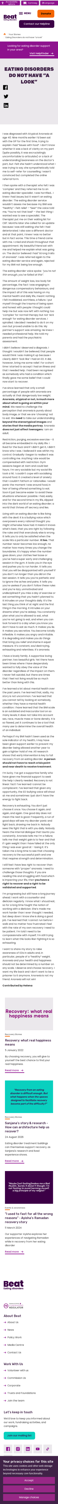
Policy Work (14, 1337)
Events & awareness (15, 1207)
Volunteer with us (17, 1370)
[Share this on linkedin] (6, 106)
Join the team (15, 1400)
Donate (46, 13)
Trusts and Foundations (21, 1393)
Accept (29, 1480)
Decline (29, 1489)
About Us (12, 1322)
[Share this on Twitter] (6, 97)
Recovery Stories (13, 1034)
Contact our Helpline (37, 24)
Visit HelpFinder (39, 53)
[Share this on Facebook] (5, 88)
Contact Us (14, 1352)
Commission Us (16, 1378)
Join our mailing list (19, 1435)
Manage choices (29, 1497)
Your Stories (15, 34)
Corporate (13, 1385)
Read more (12, 1070)
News (10, 1330)
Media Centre (15, 1345)
